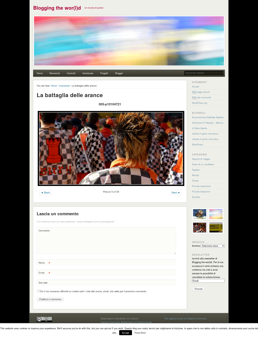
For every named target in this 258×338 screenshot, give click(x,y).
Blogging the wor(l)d (57, 7)
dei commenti (201, 97)
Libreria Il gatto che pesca (205, 133)
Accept (125, 332)
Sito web (43, 282)
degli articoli (201, 92)
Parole (195, 180)
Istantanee (87, 73)
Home (40, 73)
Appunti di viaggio (201, 158)
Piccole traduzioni (201, 191)
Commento (44, 230)
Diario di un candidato (203, 164)
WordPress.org (199, 102)
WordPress (197, 144)
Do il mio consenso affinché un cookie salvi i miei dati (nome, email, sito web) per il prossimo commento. (93, 291)
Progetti (104, 73)
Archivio (196, 245)
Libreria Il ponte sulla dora (205, 139)
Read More (140, 332)
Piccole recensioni (201, 186)
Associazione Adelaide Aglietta (208, 117)
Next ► (176, 192)
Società (196, 197)
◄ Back (45, 192)
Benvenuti (55, 73)
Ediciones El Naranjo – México (207, 122)
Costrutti (71, 73)
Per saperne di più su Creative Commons (185, 318)
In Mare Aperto (199, 128)
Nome (44, 263)
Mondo (195, 175)
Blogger (119, 73)
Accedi (195, 86)
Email (44, 273)
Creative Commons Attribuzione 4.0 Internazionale (126, 322)
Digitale (196, 169)
